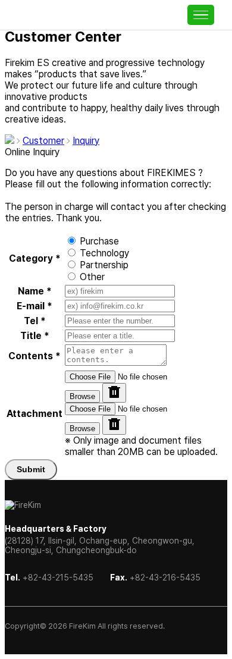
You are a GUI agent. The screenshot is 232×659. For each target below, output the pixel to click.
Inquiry (86, 140)
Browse (82, 396)
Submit (31, 469)
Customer (43, 140)
